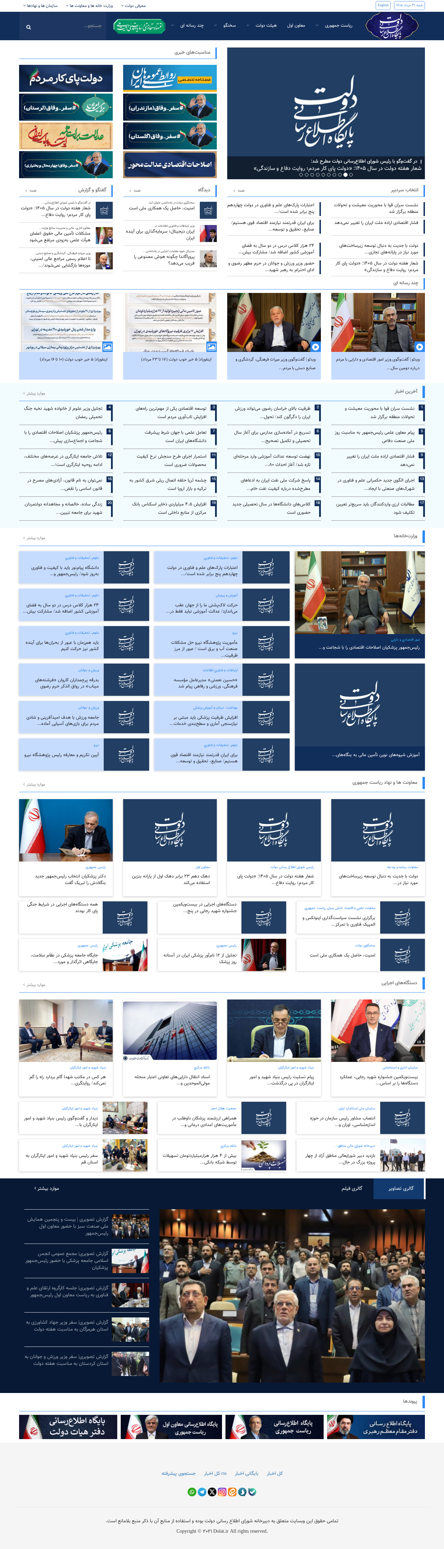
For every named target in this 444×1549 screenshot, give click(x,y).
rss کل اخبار (215, 1474)
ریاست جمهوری (338, 25)
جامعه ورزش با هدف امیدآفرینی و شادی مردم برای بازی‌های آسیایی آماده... (62, 721)
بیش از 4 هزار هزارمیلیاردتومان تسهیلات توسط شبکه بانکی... (200, 1159)
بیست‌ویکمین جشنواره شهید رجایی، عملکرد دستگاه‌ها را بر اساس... (379, 1080)
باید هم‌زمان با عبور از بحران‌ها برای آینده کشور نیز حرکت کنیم (62, 646)
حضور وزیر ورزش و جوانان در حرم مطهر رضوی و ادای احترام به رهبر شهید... (271, 267)
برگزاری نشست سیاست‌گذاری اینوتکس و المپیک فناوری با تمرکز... (338, 921)
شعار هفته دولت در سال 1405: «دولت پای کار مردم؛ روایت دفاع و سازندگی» (376, 267)
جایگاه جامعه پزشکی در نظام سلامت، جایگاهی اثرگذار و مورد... (64, 959)
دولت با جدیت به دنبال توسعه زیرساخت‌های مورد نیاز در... (378, 879)
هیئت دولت (265, 25)
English (383, 5)
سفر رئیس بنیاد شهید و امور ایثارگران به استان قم (62, 1159)
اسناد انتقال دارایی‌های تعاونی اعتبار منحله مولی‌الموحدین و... (172, 1080)
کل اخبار (275, 1474)
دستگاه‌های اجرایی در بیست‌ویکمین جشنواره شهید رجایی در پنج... (205, 908)
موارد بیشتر (35, 393)
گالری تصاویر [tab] (400, 1189)
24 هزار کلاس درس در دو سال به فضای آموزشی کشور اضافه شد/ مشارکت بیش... (276, 249)
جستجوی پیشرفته (179, 1474)
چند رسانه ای (191, 25)
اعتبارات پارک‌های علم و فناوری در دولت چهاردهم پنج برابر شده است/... (270, 208)
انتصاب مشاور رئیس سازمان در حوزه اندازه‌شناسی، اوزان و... (342, 1121)
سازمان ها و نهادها (42, 6)
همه (32, 191)
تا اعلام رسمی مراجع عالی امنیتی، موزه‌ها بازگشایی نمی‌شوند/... (60, 260)
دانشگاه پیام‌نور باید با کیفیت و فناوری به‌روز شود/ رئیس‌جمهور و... (65, 571)
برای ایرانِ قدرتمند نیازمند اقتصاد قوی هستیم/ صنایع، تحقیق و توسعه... (272, 226)
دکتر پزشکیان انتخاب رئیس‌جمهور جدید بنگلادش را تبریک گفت (70, 879)
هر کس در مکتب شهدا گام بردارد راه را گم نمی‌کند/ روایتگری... (67, 1080)
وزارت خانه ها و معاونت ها (91, 6)
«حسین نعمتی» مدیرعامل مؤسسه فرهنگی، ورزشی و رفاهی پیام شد (206, 683)
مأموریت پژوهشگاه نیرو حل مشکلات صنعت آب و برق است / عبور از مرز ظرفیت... (204, 649)
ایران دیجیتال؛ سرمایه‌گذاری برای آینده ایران (160, 232)
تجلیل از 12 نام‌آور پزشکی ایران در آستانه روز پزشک (200, 959)
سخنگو (229, 25)
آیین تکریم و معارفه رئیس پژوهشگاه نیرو (61, 755)
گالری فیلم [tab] (352, 1189)
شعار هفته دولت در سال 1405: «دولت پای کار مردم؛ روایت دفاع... (56, 209)
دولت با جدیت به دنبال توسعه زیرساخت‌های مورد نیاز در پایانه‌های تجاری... (378, 249)
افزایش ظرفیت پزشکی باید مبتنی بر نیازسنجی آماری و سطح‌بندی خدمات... (204, 721)
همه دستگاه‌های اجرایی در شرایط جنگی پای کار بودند (62, 908)
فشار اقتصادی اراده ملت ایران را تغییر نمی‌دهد (376, 222)
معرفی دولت (135, 6)
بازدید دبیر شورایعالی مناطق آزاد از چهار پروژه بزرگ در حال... (340, 1159)
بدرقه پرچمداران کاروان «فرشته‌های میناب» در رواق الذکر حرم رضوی (67, 683)
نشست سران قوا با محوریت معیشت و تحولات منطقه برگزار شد (376, 208)
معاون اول (296, 25)
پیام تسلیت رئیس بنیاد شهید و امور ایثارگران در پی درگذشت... (281, 1080)
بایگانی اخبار (246, 1474)
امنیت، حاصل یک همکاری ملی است (162, 206)
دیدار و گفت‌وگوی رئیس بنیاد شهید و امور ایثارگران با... (61, 1121)
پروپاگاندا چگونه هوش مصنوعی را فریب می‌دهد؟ (164, 258)
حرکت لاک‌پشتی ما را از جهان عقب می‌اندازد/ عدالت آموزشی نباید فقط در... (202, 608)
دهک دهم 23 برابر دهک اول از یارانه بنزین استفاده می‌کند (171, 879)
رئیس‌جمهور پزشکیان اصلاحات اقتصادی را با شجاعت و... (369, 647)
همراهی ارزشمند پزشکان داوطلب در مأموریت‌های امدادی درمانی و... (204, 1121)
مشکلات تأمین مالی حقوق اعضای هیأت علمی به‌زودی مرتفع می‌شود (60, 234)
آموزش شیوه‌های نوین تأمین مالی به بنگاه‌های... (376, 755)
